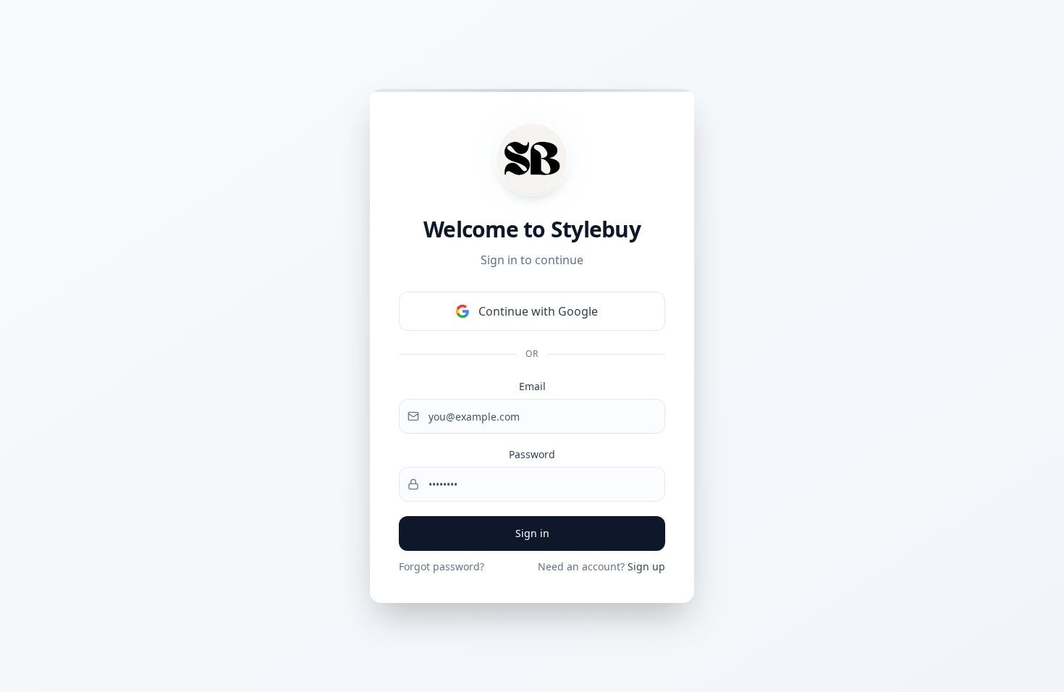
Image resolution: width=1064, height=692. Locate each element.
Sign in (532, 533)
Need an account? (601, 566)
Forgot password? (441, 566)
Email (532, 386)
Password (532, 454)
